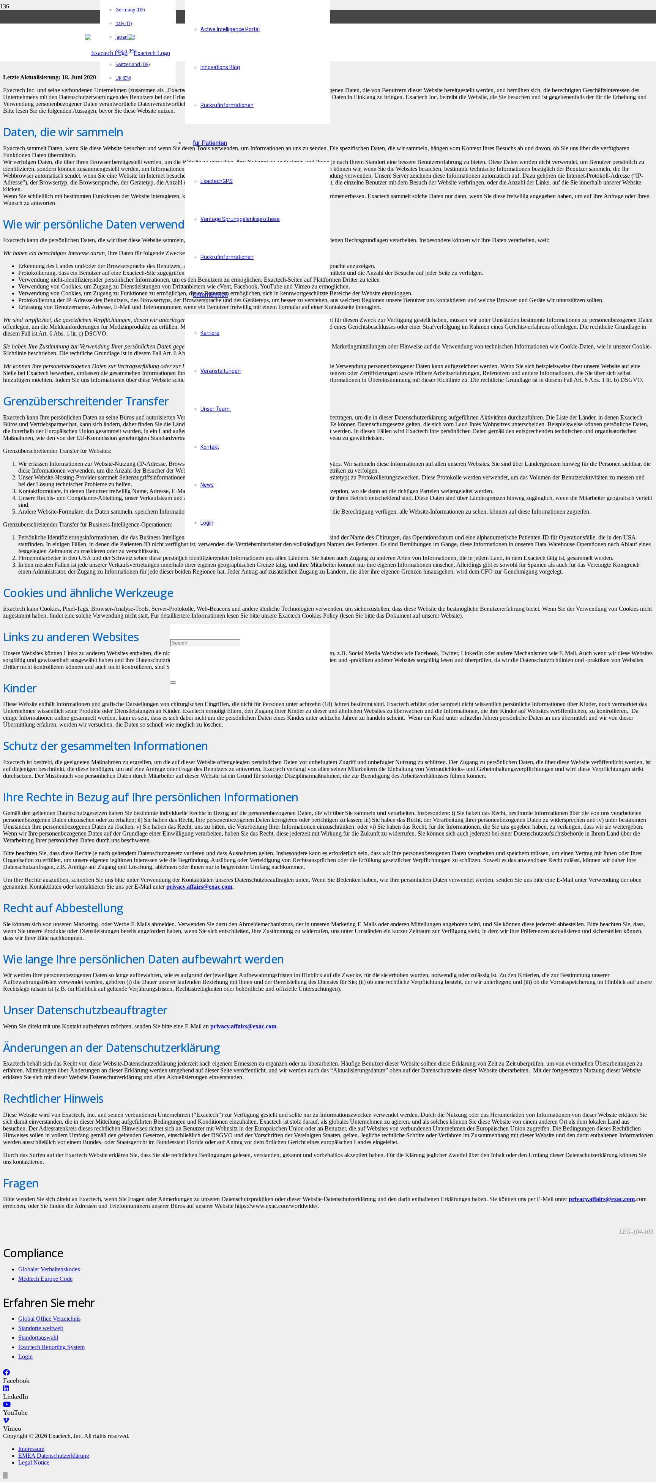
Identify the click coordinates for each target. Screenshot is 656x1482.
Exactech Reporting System (51, 1347)
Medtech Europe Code (45, 1278)
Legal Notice (33, 1462)
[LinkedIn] (6, 1388)
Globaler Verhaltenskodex (49, 1269)
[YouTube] (7, 1404)
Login (25, 1356)
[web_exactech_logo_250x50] (127, 53)
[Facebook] (6, 1372)
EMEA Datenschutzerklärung (53, 1455)
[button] (172, 604)
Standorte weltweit (40, 1328)
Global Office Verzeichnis (49, 1318)
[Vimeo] (6, 1420)
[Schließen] (173, 682)
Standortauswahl (38, 1337)
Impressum (31, 1449)
